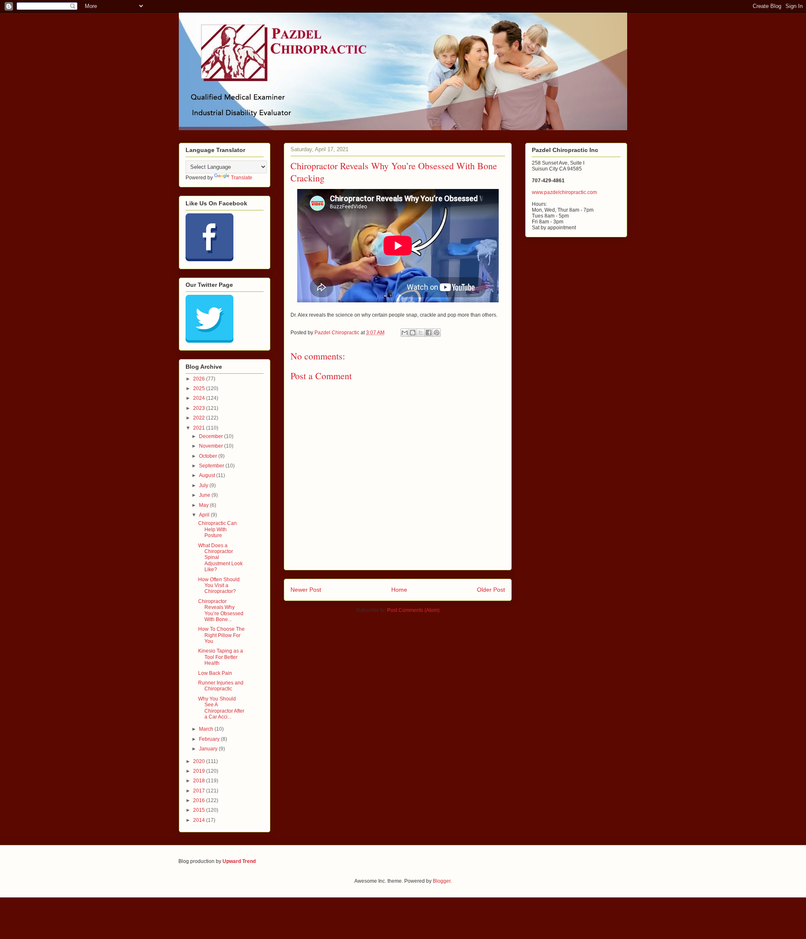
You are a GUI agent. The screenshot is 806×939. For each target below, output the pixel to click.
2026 (199, 379)
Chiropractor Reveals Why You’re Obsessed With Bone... (220, 610)
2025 (199, 388)
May (204, 505)
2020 (199, 761)
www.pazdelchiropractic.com (564, 192)
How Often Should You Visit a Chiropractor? (219, 586)
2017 (199, 791)
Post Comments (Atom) (413, 610)
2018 (199, 781)
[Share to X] (420, 332)
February (210, 739)
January (209, 749)
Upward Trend (239, 861)
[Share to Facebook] (428, 332)
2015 (199, 810)
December (211, 436)
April (205, 515)
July (204, 485)
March (207, 729)
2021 (199, 428)
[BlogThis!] (412, 332)
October (208, 456)
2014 (199, 820)
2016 (199, 800)
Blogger (441, 881)
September (212, 466)
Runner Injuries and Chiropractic (220, 686)
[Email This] (404, 332)
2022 (199, 418)
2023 (199, 408)
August (207, 475)
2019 (199, 771)
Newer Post (305, 589)
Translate (241, 178)
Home (399, 589)
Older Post (491, 589)
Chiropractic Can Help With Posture (217, 529)
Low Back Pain (215, 673)
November (211, 446)
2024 (199, 398)
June (205, 495)
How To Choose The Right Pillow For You (221, 635)
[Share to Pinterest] (436, 332)
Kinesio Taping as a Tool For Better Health (220, 657)
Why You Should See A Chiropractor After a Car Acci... (221, 708)
